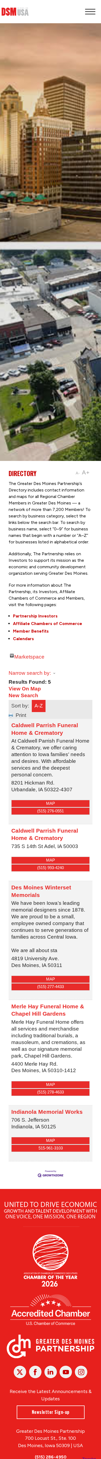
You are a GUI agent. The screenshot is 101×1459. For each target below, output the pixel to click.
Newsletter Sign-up (50, 1412)
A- (78, 473)
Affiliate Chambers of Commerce (47, 623)
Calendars (23, 638)
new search (23, 695)
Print (21, 715)
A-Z (38, 706)
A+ (86, 472)
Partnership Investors (35, 616)
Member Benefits (31, 631)
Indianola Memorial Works (47, 1112)
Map (50, 803)
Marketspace (29, 655)
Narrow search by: (30, 673)
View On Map (25, 689)
